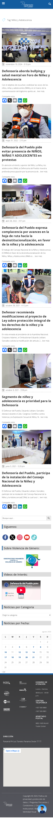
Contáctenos (28, 805)
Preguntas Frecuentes (39, 802)
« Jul (3, 672)
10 (6, 652)
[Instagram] (20, 537)
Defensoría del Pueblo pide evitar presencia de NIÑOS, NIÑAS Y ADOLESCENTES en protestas (22, 153)
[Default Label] (27, 537)
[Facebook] (5, 537)
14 (33, 652)
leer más (41, 91)
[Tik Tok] (34, 537)
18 (12, 657)
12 (20, 652)
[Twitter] (12, 537)
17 (6, 657)
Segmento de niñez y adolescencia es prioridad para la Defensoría (26, 401)
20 (26, 657)
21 (33, 657)
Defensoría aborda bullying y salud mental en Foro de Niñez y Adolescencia (26, 75)
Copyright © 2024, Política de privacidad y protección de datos (35, 799)
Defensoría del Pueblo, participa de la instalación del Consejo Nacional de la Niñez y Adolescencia (26, 479)
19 (20, 657)
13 (26, 652)
